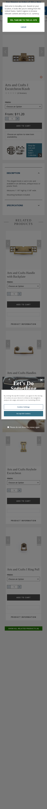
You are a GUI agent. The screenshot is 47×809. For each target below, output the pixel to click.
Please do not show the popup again (25, 427)
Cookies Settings (23, 407)
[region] (23, 404)
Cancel (23, 27)
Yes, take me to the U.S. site (23, 20)
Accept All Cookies (23, 413)
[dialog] (23, 17)
